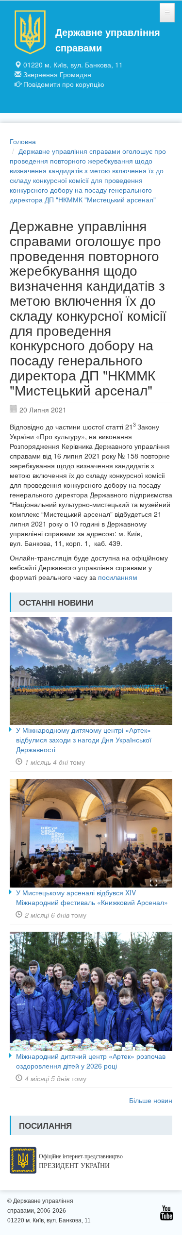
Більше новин (150, 1100)
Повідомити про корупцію (63, 84)
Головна (23, 141)
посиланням (118, 577)
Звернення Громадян (57, 74)
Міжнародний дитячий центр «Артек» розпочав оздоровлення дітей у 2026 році (90, 1060)
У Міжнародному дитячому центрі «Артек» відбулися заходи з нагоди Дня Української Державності (83, 739)
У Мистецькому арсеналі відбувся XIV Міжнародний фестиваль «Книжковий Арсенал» (92, 897)
